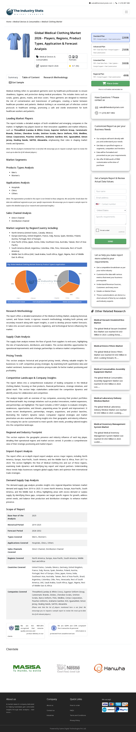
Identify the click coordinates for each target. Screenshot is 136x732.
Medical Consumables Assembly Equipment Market (109, 370)
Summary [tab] (13, 77)
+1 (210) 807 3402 (124, 3)
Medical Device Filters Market (108, 345)
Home (8, 21)
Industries (50, 715)
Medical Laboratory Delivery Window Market (107, 399)
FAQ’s (72, 710)
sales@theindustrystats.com (101, 3)
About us (50, 705)
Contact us (50, 710)
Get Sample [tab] (18, 82)
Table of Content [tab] (31, 77)
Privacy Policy (75, 720)
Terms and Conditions (78, 715)
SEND (110, 241)
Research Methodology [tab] (56, 77)
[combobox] (98, 204)
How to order (75, 705)
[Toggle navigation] (126, 11)
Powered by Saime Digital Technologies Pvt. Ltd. (68, 728)
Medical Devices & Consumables (26, 21)
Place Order (112, 83)
